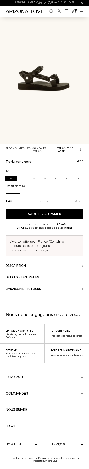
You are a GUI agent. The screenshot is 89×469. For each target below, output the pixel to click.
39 (44, 178)
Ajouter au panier (44, 214)
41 (67, 178)
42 (77, 178)
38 (33, 178)
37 (22, 178)
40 (56, 178)
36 (11, 178)
